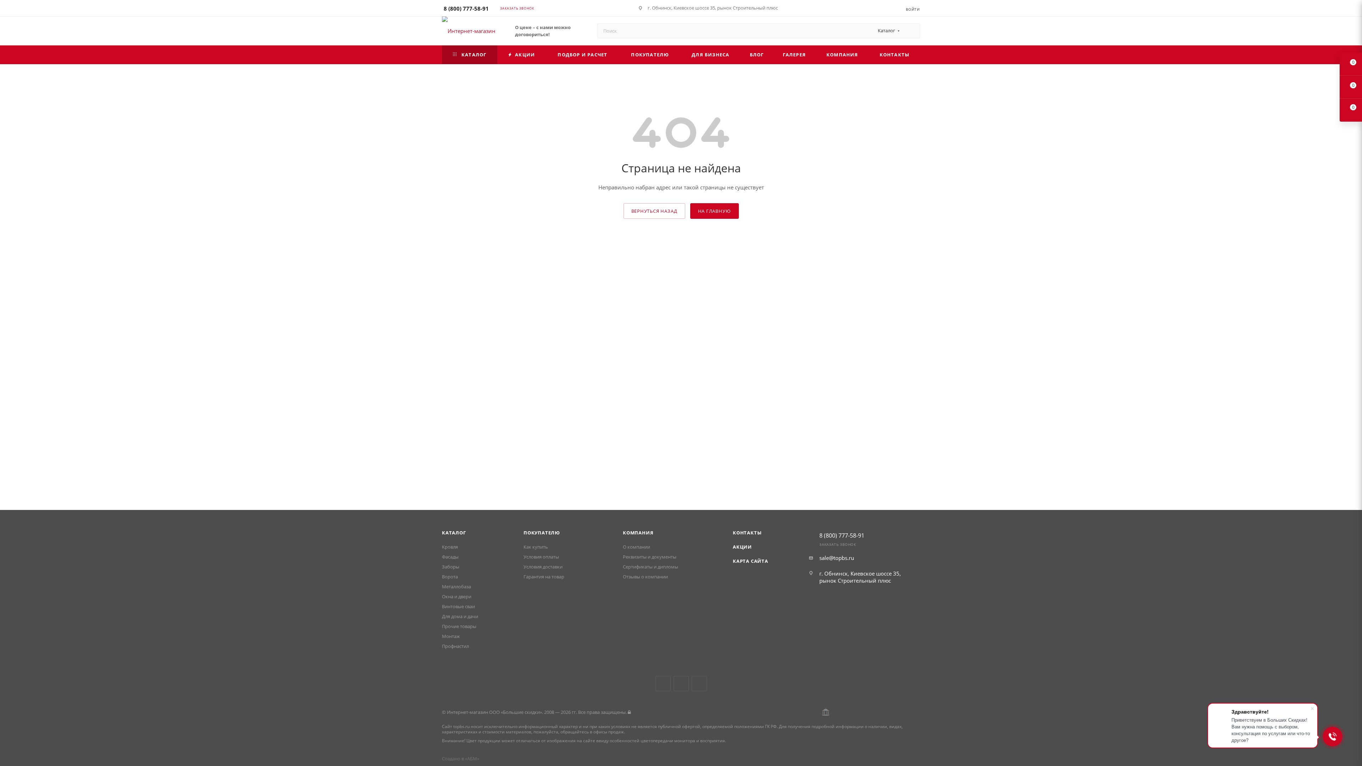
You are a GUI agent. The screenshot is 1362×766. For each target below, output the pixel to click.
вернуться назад (654, 211)
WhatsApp (699, 683)
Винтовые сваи (458, 606)
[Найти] (911, 30)
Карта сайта (750, 561)
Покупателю (542, 532)
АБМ (472, 758)
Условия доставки (543, 567)
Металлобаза (456, 586)
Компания (638, 532)
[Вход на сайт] (629, 712)
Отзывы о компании (645, 576)
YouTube (681, 683)
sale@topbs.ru (836, 557)
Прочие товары (459, 626)
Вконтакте (663, 683)
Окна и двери (456, 596)
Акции (742, 547)
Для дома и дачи (460, 616)
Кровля (450, 547)
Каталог (454, 532)
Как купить (536, 547)
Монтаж (451, 636)
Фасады (450, 557)
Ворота (450, 576)
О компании (636, 547)
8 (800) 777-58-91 (466, 8)
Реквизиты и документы (649, 557)
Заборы (450, 567)
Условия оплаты (541, 557)
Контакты (747, 532)
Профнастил (455, 646)
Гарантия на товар (544, 576)
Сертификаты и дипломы (650, 567)
